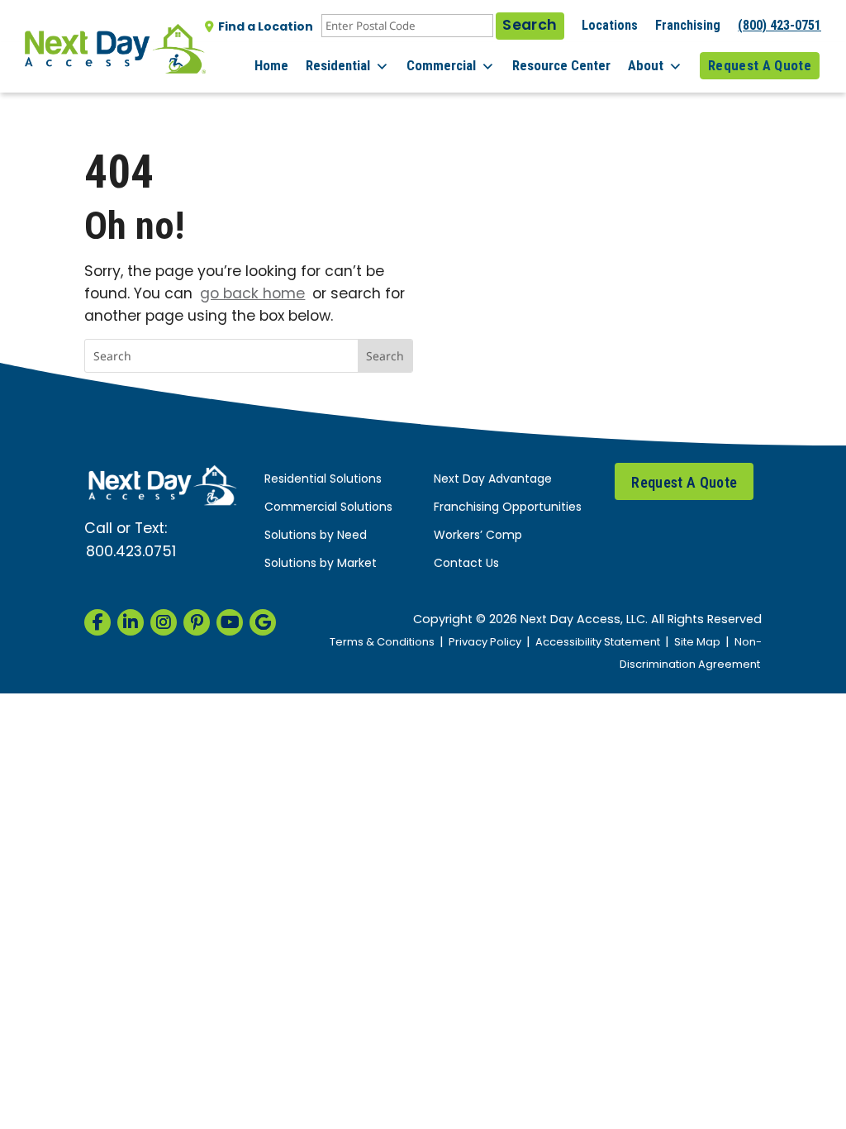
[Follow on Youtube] (229, 622)
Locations (610, 25)
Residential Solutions (323, 479)
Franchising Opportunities (508, 507)
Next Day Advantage (493, 479)
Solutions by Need (315, 535)
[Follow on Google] (263, 622)
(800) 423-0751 (779, 25)
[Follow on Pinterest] (196, 622)
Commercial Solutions (328, 507)
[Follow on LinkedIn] (130, 622)
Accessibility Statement (597, 642)
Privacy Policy (485, 642)
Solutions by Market (320, 564)
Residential (338, 65)
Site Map (697, 642)
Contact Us (466, 564)
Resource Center (561, 65)
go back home (252, 295)
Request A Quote (759, 65)
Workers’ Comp (478, 535)
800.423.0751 (131, 552)
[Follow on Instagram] (163, 622)
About (645, 65)
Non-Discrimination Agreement (691, 654)
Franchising (687, 25)
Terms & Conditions (382, 642)
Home (271, 65)
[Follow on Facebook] (97, 622)
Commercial (441, 65)
